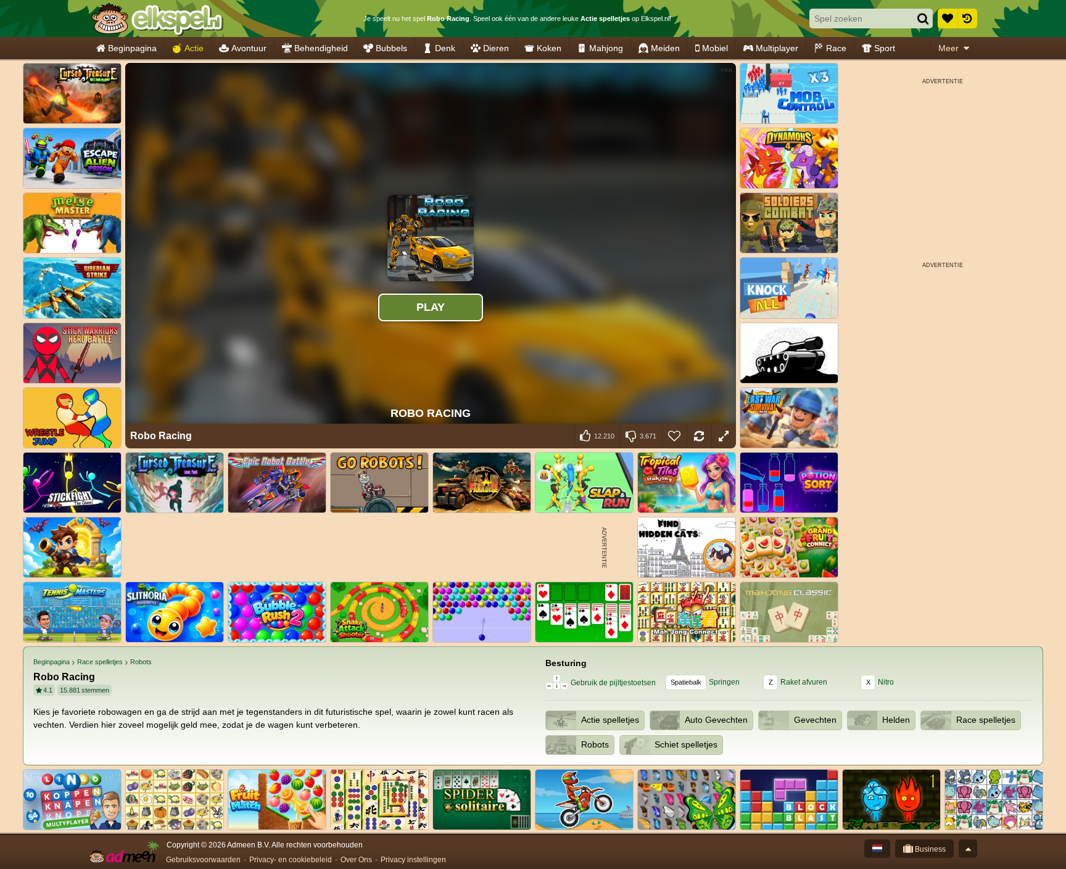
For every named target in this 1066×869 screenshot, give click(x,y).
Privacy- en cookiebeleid (290, 859)
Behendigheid (321, 48)
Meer (948, 48)
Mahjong (606, 48)
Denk (445, 48)
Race (836, 48)
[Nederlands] (877, 848)
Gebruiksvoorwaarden (203, 859)
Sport (884, 48)
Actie (194, 48)
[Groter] (723, 436)
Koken (549, 48)
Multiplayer (777, 48)
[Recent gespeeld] (967, 18)
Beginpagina (132, 48)
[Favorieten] (947, 18)
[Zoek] (923, 18)
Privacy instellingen (413, 859)
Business (929, 849)
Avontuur (248, 48)
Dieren (496, 48)
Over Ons (356, 859)
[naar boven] (968, 848)
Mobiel (715, 48)
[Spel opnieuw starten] (699, 436)
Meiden (665, 48)
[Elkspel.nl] (157, 18)
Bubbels (391, 48)
